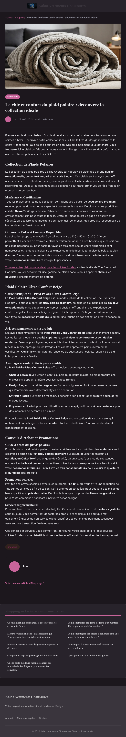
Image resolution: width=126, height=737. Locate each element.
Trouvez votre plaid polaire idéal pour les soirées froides (40, 267)
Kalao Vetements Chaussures (62, 6)
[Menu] (95, 6)
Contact (43, 718)
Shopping (20, 17)
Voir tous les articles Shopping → (25, 583)
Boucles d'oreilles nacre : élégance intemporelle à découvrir (32, 646)
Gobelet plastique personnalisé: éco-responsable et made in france (32, 624)
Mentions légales (26, 718)
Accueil (9, 17)
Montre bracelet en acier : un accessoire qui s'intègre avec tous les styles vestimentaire (29, 635)
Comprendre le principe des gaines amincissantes (32, 655)
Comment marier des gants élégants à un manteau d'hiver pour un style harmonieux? (93, 624)
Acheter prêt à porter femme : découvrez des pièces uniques (90, 646)
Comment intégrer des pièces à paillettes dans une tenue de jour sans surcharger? (93, 635)
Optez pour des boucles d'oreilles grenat (88, 655)
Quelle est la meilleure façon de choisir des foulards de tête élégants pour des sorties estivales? (29, 666)
